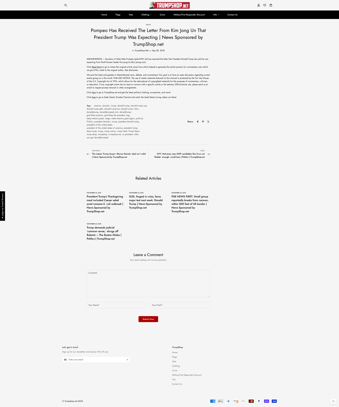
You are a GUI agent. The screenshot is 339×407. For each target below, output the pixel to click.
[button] (271, 5)
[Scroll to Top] (334, 392)
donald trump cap (139, 105)
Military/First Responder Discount (189, 14)
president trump (130, 127)
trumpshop (102, 134)
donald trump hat (112, 108)
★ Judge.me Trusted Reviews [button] (2, 206)
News (148, 24)
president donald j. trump (105, 121)
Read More (97, 66)
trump (100, 131)
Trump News (133, 131)
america (97, 105)
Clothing (145, 14)
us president (127, 134)
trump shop (92, 134)
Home (104, 14)
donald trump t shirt (129, 108)
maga (107, 118)
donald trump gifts (95, 108)
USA (136, 134)
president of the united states (99, 124)
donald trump (124, 105)
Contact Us (233, 14)
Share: (190, 121)
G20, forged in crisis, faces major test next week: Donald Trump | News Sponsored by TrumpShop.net (146, 202)
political (139, 118)
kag (128, 115)
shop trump (92, 131)
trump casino (110, 131)
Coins (162, 14)
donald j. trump (109, 105)
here (94, 92)
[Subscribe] (127, 360)
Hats (131, 14)
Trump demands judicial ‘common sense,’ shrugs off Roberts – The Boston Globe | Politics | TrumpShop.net (104, 233)
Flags (118, 14)
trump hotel (122, 131)
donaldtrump (125, 112)
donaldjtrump (93, 112)
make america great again (122, 118)
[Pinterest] (203, 122)
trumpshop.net (115, 134)
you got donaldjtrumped (97, 137)
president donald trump (128, 121)
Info (215, 14)
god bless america (95, 115)
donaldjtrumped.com (109, 112)
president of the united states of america (104, 127)
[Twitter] (208, 122)
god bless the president (114, 115)
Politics (90, 121)
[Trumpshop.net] (169, 5)
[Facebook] (197, 122)
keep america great (95, 118)
